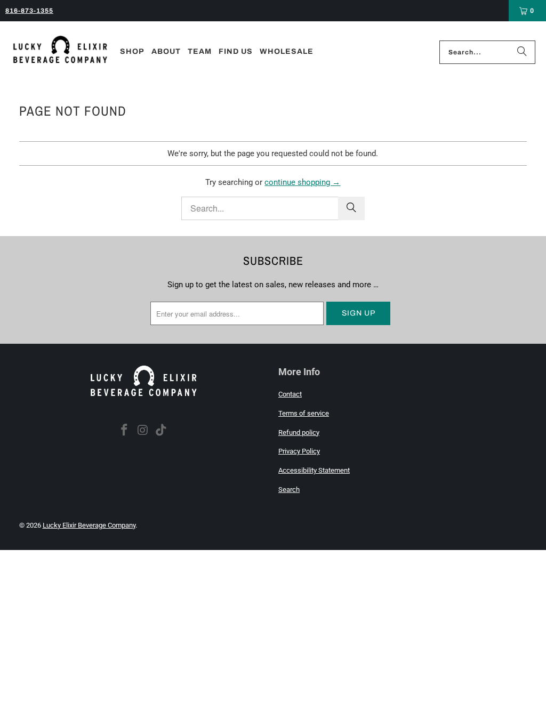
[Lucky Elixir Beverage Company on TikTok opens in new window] (162, 431)
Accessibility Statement (314, 470)
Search (289, 490)
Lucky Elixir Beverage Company (89, 525)
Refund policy (298, 432)
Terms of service (303, 413)
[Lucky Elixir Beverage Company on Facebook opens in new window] (124, 431)
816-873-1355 (29, 10)
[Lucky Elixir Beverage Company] (60, 52)
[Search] (522, 52)
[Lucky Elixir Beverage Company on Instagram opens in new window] (143, 431)
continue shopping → (302, 182)
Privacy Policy (299, 451)
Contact (290, 394)
